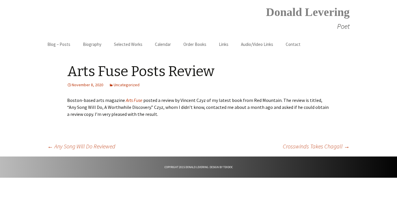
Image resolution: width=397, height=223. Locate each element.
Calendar (163, 44)
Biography (92, 44)
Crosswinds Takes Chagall (316, 146)
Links (223, 44)
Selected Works (128, 44)
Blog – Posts (58, 44)
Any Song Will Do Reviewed (81, 146)
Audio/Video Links (257, 44)
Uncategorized (127, 84)
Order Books (194, 44)
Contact (293, 44)
